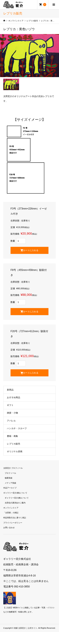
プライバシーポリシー (12, 523)
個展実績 (8, 478)
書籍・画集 (12, 436)
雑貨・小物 (12, 413)
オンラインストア (10, 508)
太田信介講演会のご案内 (15, 503)
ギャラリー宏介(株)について (15, 493)
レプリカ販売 (13, 443)
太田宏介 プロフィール (13, 468)
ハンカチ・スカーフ (17, 428)
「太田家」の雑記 (10, 513)
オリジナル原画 (14, 451)
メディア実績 (10, 483)
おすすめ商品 (13, 397)
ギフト (10, 405)
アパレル (11, 420)
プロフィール (10, 473)
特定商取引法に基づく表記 (14, 518)
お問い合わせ (9, 527)
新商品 (10, 389)
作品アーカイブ (10, 488)
